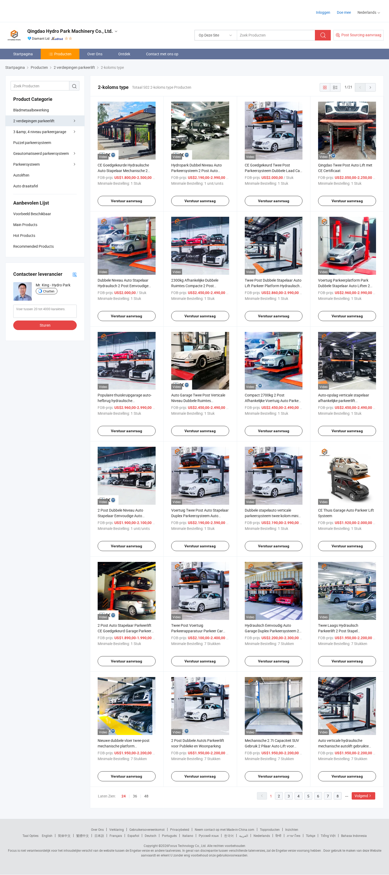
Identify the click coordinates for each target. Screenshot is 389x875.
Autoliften (21, 175)
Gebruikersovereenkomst (147, 829)
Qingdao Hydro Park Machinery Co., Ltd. (70, 31)
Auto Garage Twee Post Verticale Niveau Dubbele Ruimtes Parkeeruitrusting (198, 401)
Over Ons (94, 53)
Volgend (361, 795)
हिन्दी (278, 835)
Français (116, 835)
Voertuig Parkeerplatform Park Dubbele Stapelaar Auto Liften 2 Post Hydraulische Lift (344, 286)
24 (123, 796)
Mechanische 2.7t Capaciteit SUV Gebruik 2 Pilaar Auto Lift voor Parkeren (272, 746)
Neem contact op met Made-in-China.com (224, 829)
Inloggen (323, 12)
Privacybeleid (179, 829)
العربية (243, 835)
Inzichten (291, 829)
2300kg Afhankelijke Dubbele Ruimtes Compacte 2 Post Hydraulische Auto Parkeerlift (195, 286)
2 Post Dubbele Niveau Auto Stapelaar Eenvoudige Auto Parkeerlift (120, 516)
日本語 (99, 835)
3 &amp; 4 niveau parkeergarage (39, 131)
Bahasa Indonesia (354, 835)
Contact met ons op (162, 53)
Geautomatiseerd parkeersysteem (41, 153)
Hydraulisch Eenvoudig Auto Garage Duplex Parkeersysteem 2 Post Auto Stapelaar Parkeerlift (272, 631)
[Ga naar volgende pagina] (370, 87)
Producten (62, 53)
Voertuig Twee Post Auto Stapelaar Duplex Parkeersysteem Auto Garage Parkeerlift (200, 516)
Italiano (187, 835)
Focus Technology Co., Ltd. (187, 846)
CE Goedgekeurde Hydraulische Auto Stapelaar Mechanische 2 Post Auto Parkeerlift (123, 171)
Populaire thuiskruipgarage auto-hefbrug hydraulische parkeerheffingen (125, 401)
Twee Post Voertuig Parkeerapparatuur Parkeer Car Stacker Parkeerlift (197, 631)
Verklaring (116, 829)
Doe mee (344, 12)
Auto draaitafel (25, 185)
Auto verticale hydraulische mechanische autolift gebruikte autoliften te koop (343, 746)
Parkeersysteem (26, 164)
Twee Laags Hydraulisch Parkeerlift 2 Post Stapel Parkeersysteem (338, 631)
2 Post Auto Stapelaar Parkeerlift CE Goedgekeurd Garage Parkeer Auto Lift (124, 631)
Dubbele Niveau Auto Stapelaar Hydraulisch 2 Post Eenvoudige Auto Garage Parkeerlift (123, 286)
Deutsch (150, 835)
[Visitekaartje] (75, 274)
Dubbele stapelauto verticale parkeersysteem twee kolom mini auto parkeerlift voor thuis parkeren (273, 516)
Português (169, 835)
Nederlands (262, 835)
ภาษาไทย (293, 835)
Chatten (49, 291)
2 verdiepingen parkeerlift (34, 120)
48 (146, 796)
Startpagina (23, 53)
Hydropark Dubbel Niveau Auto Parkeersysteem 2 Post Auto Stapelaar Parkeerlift (196, 171)
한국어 (229, 835)
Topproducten (270, 829)
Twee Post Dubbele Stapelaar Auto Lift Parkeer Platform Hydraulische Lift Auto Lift (273, 286)
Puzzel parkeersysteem (32, 142)
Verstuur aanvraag (126, 201)
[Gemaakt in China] (39, 10)
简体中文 (64, 835)
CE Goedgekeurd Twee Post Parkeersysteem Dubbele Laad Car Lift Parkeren (273, 171)
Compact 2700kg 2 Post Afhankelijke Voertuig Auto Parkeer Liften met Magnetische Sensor (273, 401)
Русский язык (209, 835)
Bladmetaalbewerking (31, 109)
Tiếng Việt (328, 835)
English (47, 835)
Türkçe (310, 835)
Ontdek (124, 53)
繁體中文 (82, 835)
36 (135, 796)
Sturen (45, 325)
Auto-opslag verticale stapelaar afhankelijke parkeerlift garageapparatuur (343, 401)
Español (133, 835)
